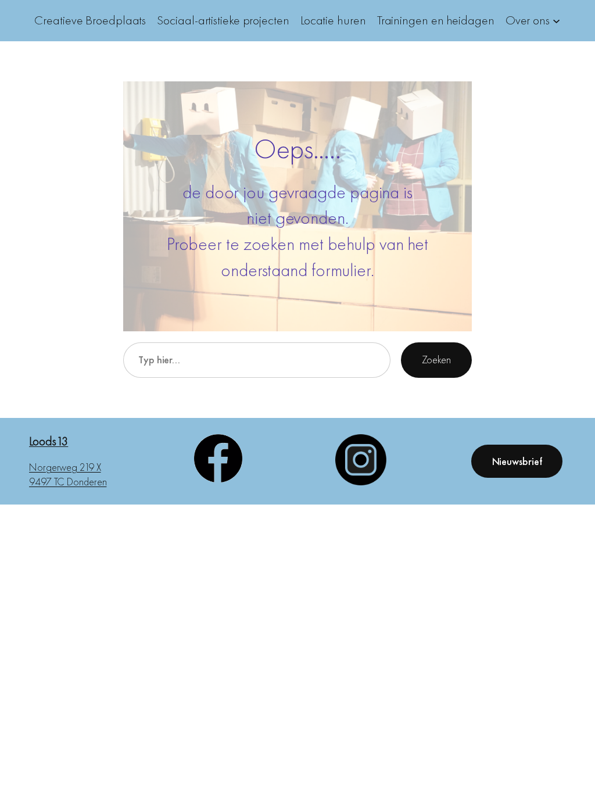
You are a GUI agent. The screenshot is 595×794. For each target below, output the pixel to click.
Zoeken (436, 359)
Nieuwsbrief (517, 461)
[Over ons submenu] (556, 20)
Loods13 (48, 440)
